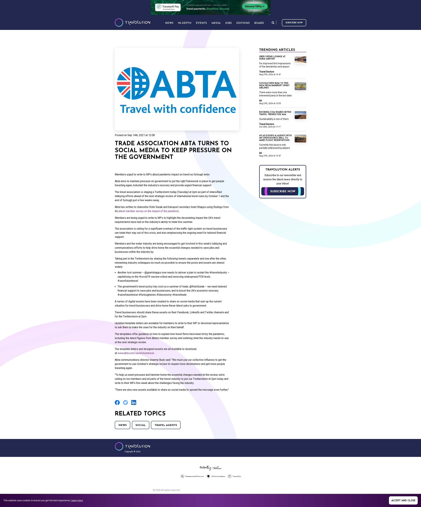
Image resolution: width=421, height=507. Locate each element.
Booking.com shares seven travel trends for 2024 (275, 113)
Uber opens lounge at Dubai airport (272, 58)
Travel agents (166, 425)
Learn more (77, 500)
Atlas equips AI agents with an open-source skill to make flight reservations (275, 138)
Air (260, 101)
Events (201, 23)
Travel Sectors (266, 72)
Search (273, 22)
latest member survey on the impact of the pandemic (148, 211)
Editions (243, 23)
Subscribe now (294, 23)
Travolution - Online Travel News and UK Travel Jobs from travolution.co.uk (132, 446)
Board (259, 23)
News (122, 425)
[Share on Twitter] (125, 404)
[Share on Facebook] (117, 404)
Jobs (228, 23)
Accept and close (403, 500)
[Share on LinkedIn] (133, 404)
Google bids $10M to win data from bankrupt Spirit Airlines (274, 85)
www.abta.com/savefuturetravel (136, 353)
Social (141, 425)
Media (216, 23)
